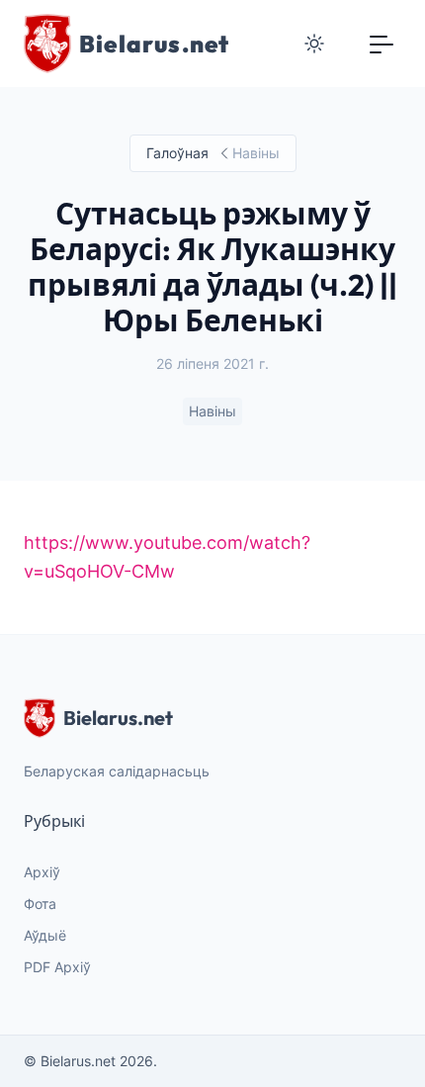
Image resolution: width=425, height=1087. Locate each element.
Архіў (42, 871)
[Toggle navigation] (381, 43)
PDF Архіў (57, 966)
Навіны (212, 411)
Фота (40, 903)
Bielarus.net (118, 717)
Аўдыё (45, 935)
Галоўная (177, 152)
